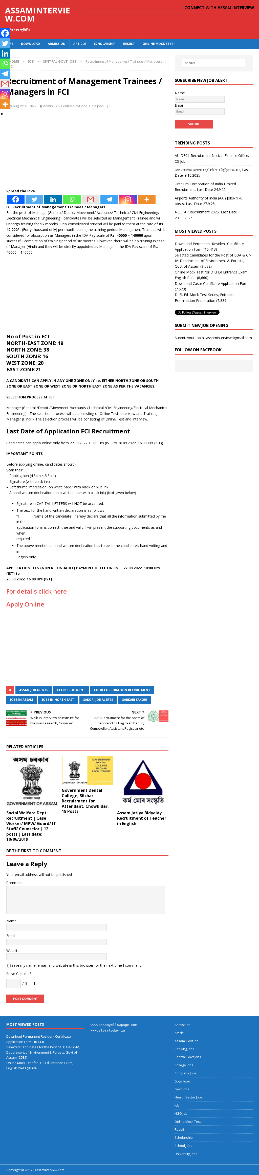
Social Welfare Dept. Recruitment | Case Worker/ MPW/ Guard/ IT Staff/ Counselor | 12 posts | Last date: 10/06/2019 (31, 826)
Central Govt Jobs (74, 106)
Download (30, 44)
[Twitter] (34, 199)
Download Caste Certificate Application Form (212, 283)
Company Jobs (186, 1073)
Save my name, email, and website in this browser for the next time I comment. (76, 965)
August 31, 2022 (24, 106)
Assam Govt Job (187, 1041)
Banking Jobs (184, 1049)
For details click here (36, 591)
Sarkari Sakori (134, 699)
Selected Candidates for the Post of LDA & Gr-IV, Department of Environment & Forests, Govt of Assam (213, 261)
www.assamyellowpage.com (114, 1025)
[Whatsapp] (72, 199)
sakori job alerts (98, 699)
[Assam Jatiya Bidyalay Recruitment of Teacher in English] (142, 782)
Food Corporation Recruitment (122, 690)
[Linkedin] (53, 199)
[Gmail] (90, 199)
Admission (57, 44)
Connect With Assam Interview (219, 7)
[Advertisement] (87, 150)
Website (12, 950)
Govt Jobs (96, 106)
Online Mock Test (158, 44)
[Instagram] (128, 199)
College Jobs (184, 1065)
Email (10, 935)
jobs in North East (58, 699)
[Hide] (2, 114)
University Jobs (186, 1153)
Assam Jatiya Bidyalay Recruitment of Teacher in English (141, 818)
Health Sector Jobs (189, 1097)
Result (129, 44)
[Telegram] (109, 199)
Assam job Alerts (33, 690)
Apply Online (25, 604)
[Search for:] (214, 63)
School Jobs (183, 1145)
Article (79, 44)
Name (11, 921)
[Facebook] (16, 199)
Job (31, 61)
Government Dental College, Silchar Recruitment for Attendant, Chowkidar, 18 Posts (85, 800)
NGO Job (181, 1113)
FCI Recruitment (71, 690)
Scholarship (104, 44)
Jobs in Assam (21, 699)
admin (48, 106)
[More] (147, 199)
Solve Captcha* (19, 973)
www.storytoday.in (108, 1030)
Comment (14, 882)
